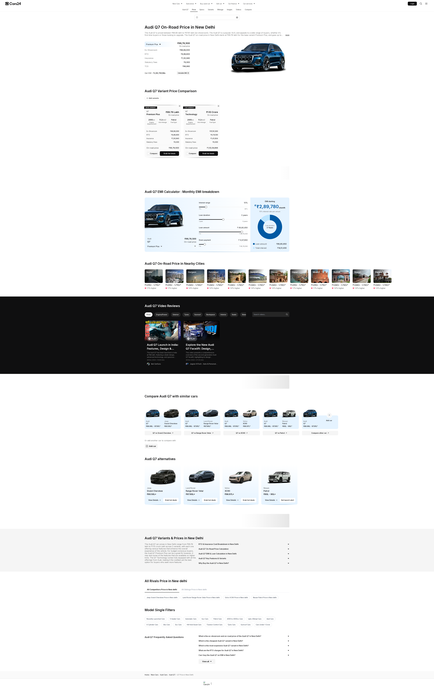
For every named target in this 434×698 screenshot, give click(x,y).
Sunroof (197, 315)
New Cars (176, 4)
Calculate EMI (182, 73)
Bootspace (210, 315)
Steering (245, 315)
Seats (234, 315)
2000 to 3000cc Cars (235, 619)
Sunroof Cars (246, 625)
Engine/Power (161, 315)
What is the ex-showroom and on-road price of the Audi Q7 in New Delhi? (230, 636)
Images (229, 10)
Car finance (232, 4)
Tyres (186, 315)
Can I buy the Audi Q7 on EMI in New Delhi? (217, 655)
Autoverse (190, 4)
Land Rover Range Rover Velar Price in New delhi (201, 597)
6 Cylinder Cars (152, 625)
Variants (211, 10)
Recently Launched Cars (156, 619)
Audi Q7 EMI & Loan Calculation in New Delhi (218, 554)
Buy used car (205, 4)
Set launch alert (287, 500)
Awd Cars (270, 619)
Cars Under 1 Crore (263, 625)
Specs (201, 10)
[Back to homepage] (13, 3)
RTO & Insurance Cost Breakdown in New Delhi (219, 544)
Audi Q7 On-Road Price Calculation (214, 549)
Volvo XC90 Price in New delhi (236, 597)
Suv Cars (205, 619)
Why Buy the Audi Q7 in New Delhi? (214, 563)
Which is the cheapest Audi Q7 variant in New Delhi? (221, 641)
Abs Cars (166, 625)
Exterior (176, 315)
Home (147, 675)
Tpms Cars (232, 625)
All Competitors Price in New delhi (162, 589)
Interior (223, 315)
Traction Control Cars (214, 625)
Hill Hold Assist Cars (194, 625)
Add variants (154, 98)
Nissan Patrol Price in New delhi (265, 597)
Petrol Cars (217, 619)
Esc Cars (178, 625)
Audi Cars (164, 675)
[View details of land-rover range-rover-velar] (202, 485)
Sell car (219, 4)
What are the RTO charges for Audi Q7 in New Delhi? (221, 650)
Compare (248, 10)
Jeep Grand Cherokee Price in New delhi (162, 597)
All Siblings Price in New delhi (194, 589)
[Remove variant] (179, 106)
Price (194, 10)
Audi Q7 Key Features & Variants (212, 558)
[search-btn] (421, 3)
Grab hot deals (169, 153)
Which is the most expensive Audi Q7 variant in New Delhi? (224, 645)
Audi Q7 (185, 10)
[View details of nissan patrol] (279, 485)
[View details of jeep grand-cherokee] (163, 485)
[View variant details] (163, 131)
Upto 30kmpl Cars (254, 619)
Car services (247, 4)
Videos (238, 10)
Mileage (220, 10)
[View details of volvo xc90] (240, 485)
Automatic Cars (190, 619)
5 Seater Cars (175, 619)
